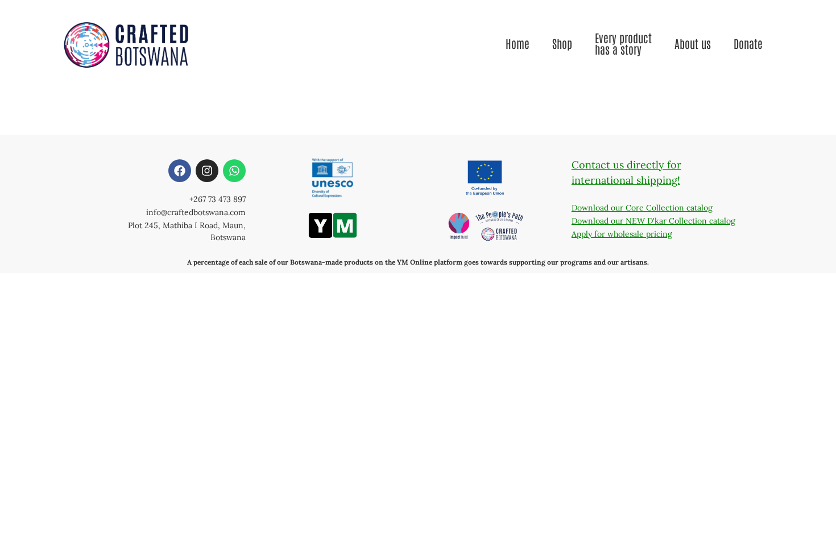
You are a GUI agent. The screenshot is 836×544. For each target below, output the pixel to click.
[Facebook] (179, 170)
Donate (748, 43)
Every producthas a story (623, 43)
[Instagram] (207, 170)
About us (692, 43)
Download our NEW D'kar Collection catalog (653, 221)
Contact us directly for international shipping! (626, 172)
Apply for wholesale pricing (622, 234)
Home (517, 43)
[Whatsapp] (234, 170)
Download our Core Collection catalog (642, 208)
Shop (562, 43)
